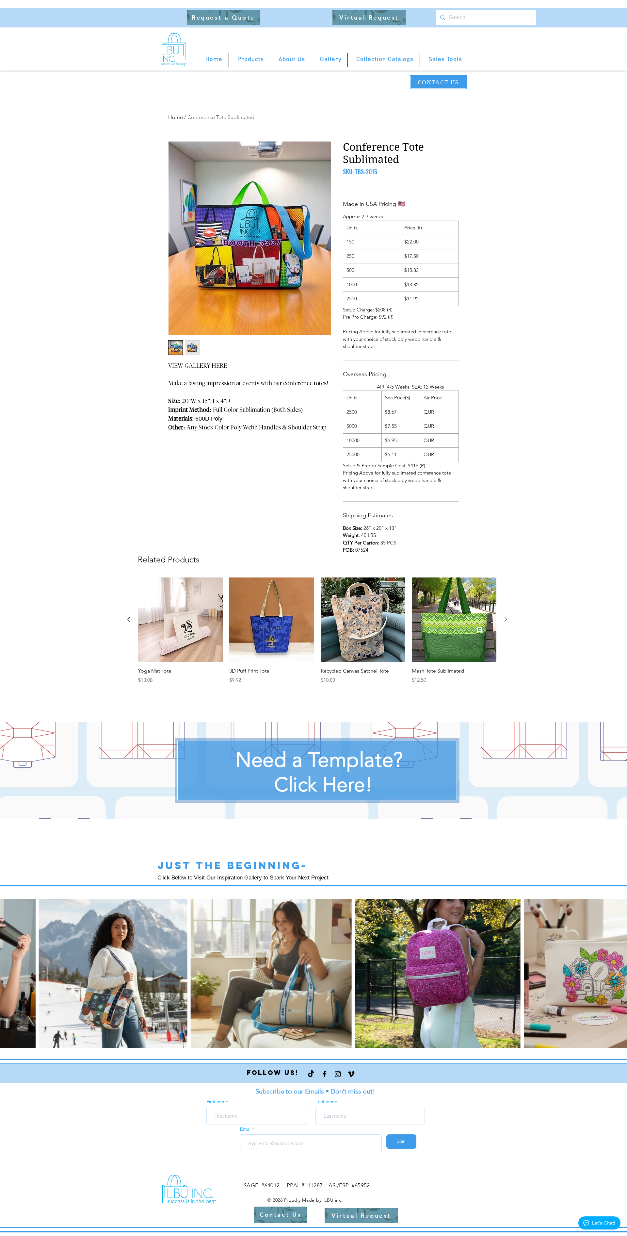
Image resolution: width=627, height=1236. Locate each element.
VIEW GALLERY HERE (197, 365)
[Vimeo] (351, 1074)
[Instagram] (338, 1074)
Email (246, 1129)
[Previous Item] (11, 973)
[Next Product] (506, 619)
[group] (317, 634)
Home (175, 117)
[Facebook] (324, 1074)
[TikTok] (311, 1074)
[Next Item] (615, 973)
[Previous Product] (129, 619)
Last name (326, 1101)
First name (217, 1101)
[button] (223, 17)
